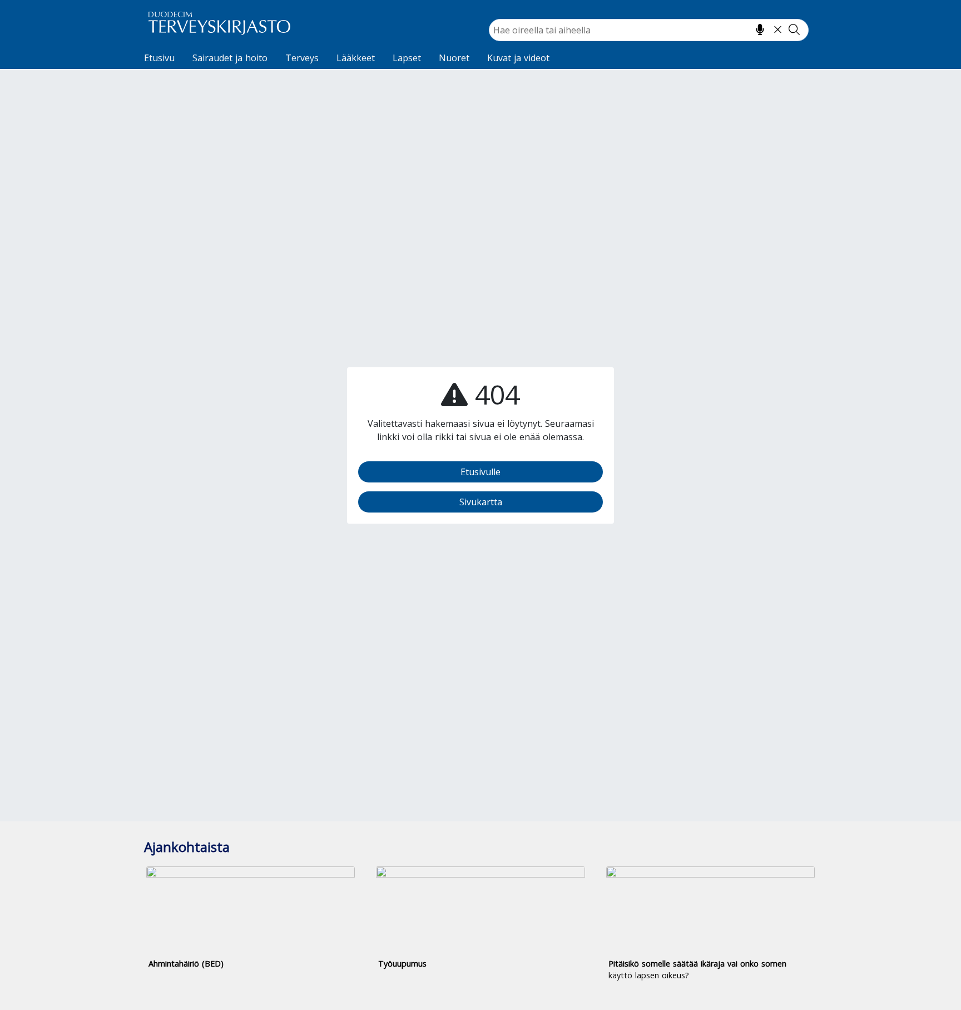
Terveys (302, 58)
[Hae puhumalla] (760, 29)
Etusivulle (480, 472)
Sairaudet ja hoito (230, 58)
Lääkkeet (355, 58)
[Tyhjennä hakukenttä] (778, 29)
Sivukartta (480, 502)
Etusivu (159, 58)
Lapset (407, 58)
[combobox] (649, 30)
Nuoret (454, 58)
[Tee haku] (794, 29)
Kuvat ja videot (518, 58)
